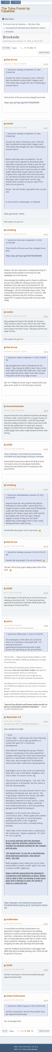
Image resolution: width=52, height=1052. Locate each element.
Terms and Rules (24, 1047)
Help (15, 1047)
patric (9, 621)
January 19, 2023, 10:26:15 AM (14, 546)
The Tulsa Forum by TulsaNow (15, 10)
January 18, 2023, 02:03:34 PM (14, 449)
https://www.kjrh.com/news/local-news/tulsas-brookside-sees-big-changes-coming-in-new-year (24, 455)
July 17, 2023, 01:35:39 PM (12, 593)
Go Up (4, 1031)
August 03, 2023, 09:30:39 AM (14, 969)
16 (35, 48)
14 (28, 48)
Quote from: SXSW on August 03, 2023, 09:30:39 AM (26, 1006)
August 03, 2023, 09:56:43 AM (14, 1000)
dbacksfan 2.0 (13, 717)
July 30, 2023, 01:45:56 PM (12, 923)
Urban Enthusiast (15, 995)
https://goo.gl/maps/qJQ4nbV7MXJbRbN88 (21, 102)
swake (9, 123)
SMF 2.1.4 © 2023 (20, 1049)
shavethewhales (15, 406)
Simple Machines (32, 1049)
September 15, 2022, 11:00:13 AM (15, 128)
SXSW (9, 444)
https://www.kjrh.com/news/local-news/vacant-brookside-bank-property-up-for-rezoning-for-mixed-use (26, 905)
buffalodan (12, 919)
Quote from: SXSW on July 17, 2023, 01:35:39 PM (25, 634)
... (23, 48)
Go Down (6, 48)
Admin (42, 28)
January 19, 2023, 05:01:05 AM (14, 489)
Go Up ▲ (35, 1047)
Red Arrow (11, 59)
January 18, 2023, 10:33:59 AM (14, 410)
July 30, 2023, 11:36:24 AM (12, 721)
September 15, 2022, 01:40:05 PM (15, 234)
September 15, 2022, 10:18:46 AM (15, 64)
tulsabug (11, 229)
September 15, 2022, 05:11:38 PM (15, 351)
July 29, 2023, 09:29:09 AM (12, 625)
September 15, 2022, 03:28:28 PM (15, 316)
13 (25, 48)
